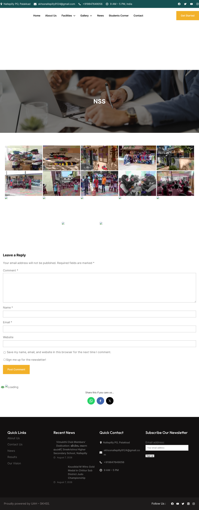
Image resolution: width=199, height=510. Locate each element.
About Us (13, 438)
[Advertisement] (99, 46)
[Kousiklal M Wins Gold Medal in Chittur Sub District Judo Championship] (59, 471)
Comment (10, 270)
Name (8, 307)
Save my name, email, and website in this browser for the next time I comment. (59, 352)
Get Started (187, 15)
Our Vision (14, 463)
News (11, 450)
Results (12, 457)
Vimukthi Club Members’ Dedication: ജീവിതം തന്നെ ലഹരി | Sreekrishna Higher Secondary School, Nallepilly (70, 447)
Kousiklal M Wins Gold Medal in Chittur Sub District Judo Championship (81, 472)
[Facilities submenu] (74, 15)
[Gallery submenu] (91, 15)
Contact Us (14, 444)
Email (7, 322)
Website (8, 337)
